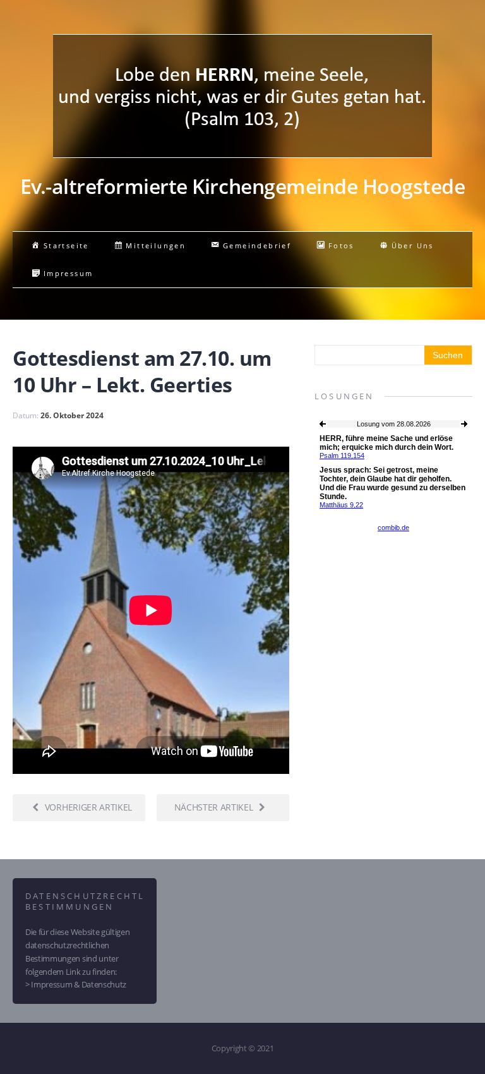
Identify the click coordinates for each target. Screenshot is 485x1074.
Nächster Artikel (213, 807)
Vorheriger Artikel (88, 807)
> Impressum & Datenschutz (75, 984)
